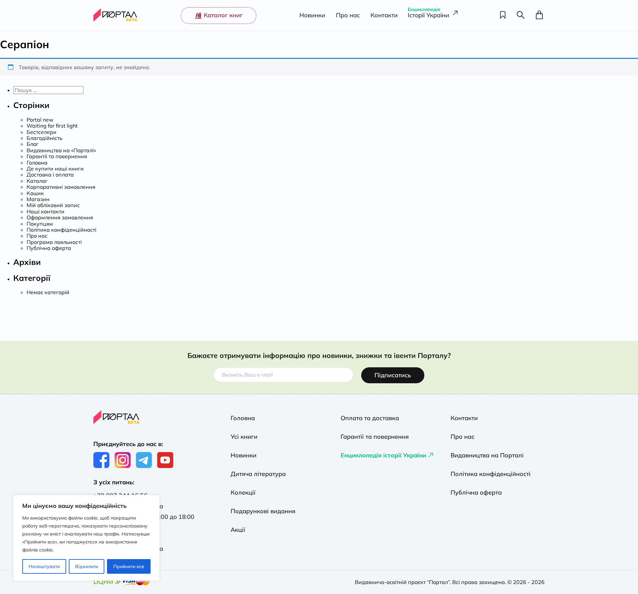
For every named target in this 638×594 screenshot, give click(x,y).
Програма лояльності (54, 242)
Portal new (40, 119)
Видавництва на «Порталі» (61, 150)
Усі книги (244, 436)
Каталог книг (223, 15)
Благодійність (44, 138)
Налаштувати (44, 566)
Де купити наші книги (55, 168)
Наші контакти (45, 211)
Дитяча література (258, 474)
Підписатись (392, 375)
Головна (37, 162)
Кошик (35, 193)
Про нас (348, 15)
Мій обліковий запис (53, 205)
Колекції (243, 492)
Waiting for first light (52, 125)
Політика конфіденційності (61, 229)
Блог (33, 144)
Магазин (38, 199)
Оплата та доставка (370, 418)
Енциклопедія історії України (383, 455)
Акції (238, 530)
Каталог (37, 181)
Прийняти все (128, 566)
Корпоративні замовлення (61, 186)
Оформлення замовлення (60, 217)
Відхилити (86, 566)
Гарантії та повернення (57, 156)
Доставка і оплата (50, 174)
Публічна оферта (49, 248)
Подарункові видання (263, 511)
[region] (86, 538)
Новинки (312, 15)
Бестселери (41, 132)
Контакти (384, 15)
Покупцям (40, 223)
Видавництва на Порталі (487, 455)
